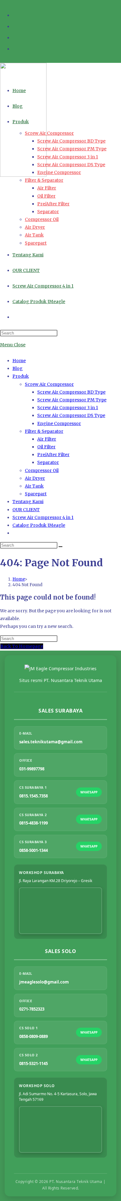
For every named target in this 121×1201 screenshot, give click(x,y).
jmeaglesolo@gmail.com (44, 982)
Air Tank (34, 486)
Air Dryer (35, 478)
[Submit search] (60, 546)
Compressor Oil (42, 470)
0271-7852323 (31, 1009)
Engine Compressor (59, 423)
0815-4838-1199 (33, 823)
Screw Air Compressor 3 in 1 (67, 407)
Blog (17, 368)
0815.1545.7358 (33, 796)
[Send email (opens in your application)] (15, 48)
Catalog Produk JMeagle (38, 525)
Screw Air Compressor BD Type (71, 392)
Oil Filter (46, 447)
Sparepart (36, 494)
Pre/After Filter (53, 454)
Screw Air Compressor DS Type (71, 415)
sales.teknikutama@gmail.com (51, 742)
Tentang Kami (27, 501)
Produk (20, 376)
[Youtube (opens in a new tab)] (15, 37)
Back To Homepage (21, 646)
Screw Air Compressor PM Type (71, 400)
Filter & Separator (44, 431)
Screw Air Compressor (49, 384)
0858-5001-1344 (33, 850)
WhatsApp (88, 792)
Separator (48, 462)
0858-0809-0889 (33, 1036)
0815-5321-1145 (33, 1063)
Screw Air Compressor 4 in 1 (43, 517)
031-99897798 (31, 769)
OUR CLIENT (26, 509)
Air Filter (46, 439)
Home (19, 360)
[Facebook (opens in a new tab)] (15, 14)
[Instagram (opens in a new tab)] (15, 26)
